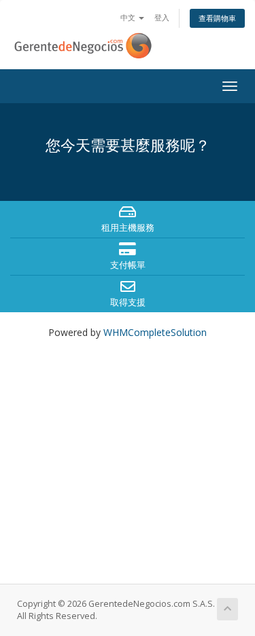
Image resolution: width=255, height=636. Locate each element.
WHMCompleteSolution (155, 332)
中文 (128, 17)
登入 (161, 17)
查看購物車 (217, 18)
